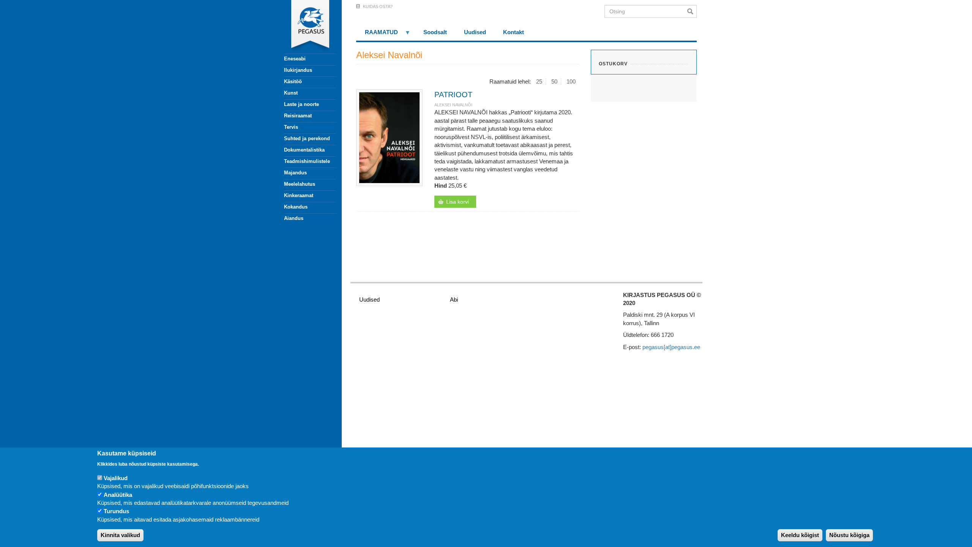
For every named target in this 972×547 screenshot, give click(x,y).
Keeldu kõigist (800, 535)
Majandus (295, 172)
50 (554, 81)
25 (539, 81)
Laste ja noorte (301, 104)
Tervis (291, 127)
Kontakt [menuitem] (513, 32)
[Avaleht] (305, 26)
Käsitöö (293, 81)
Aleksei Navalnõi (453, 105)
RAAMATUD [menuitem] (377, 35)
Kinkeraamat (298, 195)
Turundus (116, 511)
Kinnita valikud (120, 535)
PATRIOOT (453, 94)
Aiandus (293, 218)
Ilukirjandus (298, 70)
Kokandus (296, 207)
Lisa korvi (457, 202)
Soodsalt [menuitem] (435, 32)
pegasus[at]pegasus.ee (671, 347)
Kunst (291, 93)
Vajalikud (116, 478)
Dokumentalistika (304, 150)
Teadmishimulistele (307, 161)
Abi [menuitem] (454, 299)
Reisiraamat (298, 116)
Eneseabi (295, 59)
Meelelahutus (299, 184)
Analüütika (118, 495)
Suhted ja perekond (307, 138)
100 (571, 81)
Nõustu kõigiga (849, 535)
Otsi (692, 11)
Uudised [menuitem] (475, 32)
